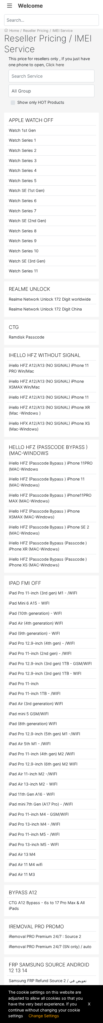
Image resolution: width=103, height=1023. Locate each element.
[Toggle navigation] (9, 6)
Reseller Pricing (35, 31)
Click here (55, 64)
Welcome (30, 5)
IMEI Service (62, 31)
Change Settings (44, 1015)
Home (14, 31)
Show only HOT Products (40, 102)
